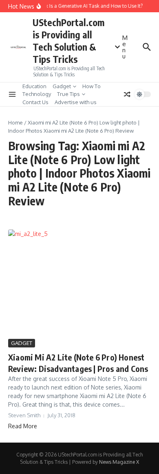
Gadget (62, 86)
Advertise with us (76, 102)
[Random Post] (127, 94)
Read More (22, 426)
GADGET (21, 343)
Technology (36, 94)
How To (91, 86)
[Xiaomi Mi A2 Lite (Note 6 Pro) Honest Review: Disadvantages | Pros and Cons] (79, 283)
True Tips (68, 94)
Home (15, 122)
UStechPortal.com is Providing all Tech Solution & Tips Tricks (68, 40)
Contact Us (35, 102)
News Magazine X (119, 462)
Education (34, 86)
